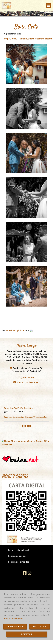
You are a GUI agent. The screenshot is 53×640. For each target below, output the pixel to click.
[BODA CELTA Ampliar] (26, 64)
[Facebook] (24, 576)
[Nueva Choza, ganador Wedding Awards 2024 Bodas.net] (26, 444)
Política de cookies (13, 618)
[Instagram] (29, 576)
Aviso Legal (23, 552)
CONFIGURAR (15, 626)
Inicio (10, 552)
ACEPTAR (26, 634)
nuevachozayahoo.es (28, 382)
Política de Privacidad (18, 564)
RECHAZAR (39, 626)
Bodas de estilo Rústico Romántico (18, 393)
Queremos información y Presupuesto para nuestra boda (25, 404)
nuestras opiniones (16, 330)
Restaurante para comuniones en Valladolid (22, 413)
